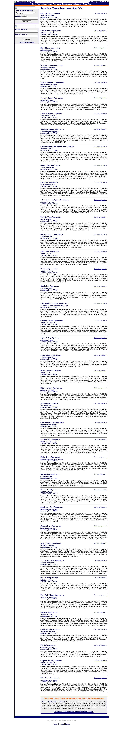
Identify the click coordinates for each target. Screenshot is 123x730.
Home (55, 724)
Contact (67, 724)
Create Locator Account (26, 42)
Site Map (61, 724)
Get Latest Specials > (100, 13)
